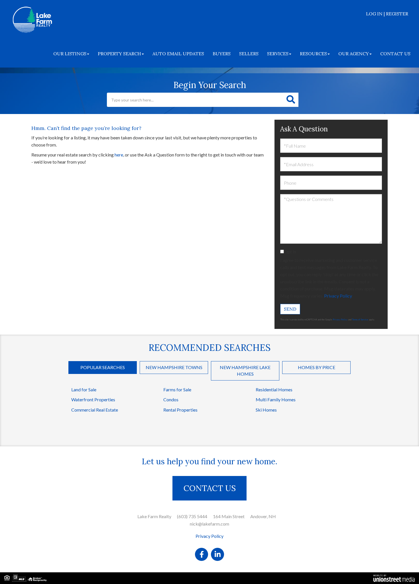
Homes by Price (316, 367)
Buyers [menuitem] (222, 53)
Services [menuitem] (277, 53)
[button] (290, 100)
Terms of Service (360, 319)
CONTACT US (210, 488)
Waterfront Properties (93, 399)
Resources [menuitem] (313, 53)
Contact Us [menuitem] (395, 53)
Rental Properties (180, 409)
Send (290, 309)
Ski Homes (266, 409)
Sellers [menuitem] (249, 53)
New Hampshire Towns (174, 367)
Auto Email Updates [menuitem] (178, 53)
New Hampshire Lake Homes (245, 371)
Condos (170, 399)
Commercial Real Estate (94, 409)
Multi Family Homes (276, 399)
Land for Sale (83, 389)
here (119, 154)
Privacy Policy (338, 295)
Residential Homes (274, 389)
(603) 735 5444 (192, 516)
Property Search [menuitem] (119, 53)
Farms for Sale (177, 389)
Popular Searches (102, 367)
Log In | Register (387, 14)
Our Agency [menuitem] (353, 53)
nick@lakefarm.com (209, 523)
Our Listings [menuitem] (69, 53)
